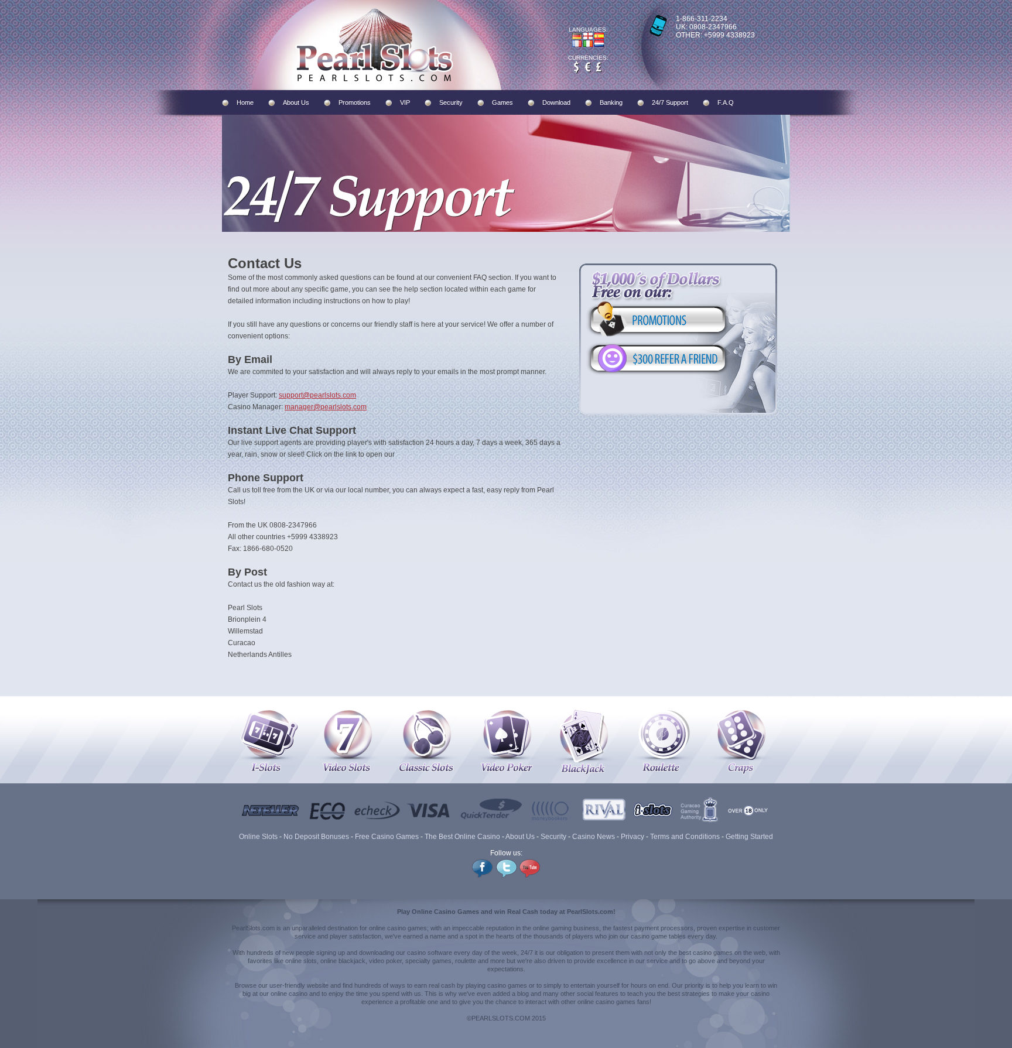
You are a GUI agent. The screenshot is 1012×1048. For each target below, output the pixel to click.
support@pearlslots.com (317, 395)
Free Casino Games (387, 837)
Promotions (355, 102)
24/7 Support (670, 102)
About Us (296, 102)
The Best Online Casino (462, 837)
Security (451, 102)
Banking (611, 102)
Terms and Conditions (685, 837)
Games (502, 102)
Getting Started (749, 837)
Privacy (632, 837)
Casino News (593, 837)
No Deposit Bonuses (316, 837)
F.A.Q (725, 102)
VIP (405, 102)
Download (556, 102)
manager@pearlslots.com (326, 407)
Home (245, 102)
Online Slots (258, 837)
